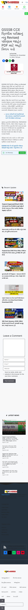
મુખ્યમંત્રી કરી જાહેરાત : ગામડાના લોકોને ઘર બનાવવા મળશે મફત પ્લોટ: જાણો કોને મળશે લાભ (13, 276)
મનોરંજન (13, 592)
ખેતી (3, 596)
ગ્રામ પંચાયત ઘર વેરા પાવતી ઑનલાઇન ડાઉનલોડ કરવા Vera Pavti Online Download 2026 (13, 300)
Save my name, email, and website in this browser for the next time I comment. (14, 374)
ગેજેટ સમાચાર (12, 587)
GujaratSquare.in (10, 562)
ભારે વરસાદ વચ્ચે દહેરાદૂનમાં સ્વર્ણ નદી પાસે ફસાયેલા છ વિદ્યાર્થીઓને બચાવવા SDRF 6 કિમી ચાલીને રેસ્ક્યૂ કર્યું (10, 463)
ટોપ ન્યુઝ (4, 587)
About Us (4, 527)
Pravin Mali (13, 53)
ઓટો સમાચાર (22, 587)
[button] (27, 2)
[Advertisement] (14, 170)
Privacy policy (5, 534)
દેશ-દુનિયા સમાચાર (6, 582)
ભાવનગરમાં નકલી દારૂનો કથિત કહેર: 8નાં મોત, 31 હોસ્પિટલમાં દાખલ (9, 447)
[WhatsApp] (24, 7)
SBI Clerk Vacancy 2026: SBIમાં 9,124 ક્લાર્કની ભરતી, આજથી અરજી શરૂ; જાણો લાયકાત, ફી (12, 323)
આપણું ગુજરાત (4, 26)
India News (4, 509)
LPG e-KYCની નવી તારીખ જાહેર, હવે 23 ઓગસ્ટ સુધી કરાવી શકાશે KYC (10, 472)
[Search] (2, 608)
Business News (5, 512)
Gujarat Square (6, 494)
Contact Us (4, 529)
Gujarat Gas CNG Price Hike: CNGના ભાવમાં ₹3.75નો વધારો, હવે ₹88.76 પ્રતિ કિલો (14, 253)
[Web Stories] (17, 7)
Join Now (22, 152)
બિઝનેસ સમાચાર (17, 578)
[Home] (3, 7)
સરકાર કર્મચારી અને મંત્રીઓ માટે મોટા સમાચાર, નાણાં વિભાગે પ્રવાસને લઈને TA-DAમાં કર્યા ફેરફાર (15, 116)
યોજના (8, 596)
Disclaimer (4, 532)
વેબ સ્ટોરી (15, 596)
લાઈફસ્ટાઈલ (5, 592)
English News (5, 514)
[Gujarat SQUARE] (10, 2)
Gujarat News (5, 507)
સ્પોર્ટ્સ (20, 592)
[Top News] (9, 7)
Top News (4, 517)
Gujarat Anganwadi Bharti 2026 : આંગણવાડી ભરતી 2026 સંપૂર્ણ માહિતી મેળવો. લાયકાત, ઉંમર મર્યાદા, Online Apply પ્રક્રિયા (10, 438)
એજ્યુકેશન (17, 582)
